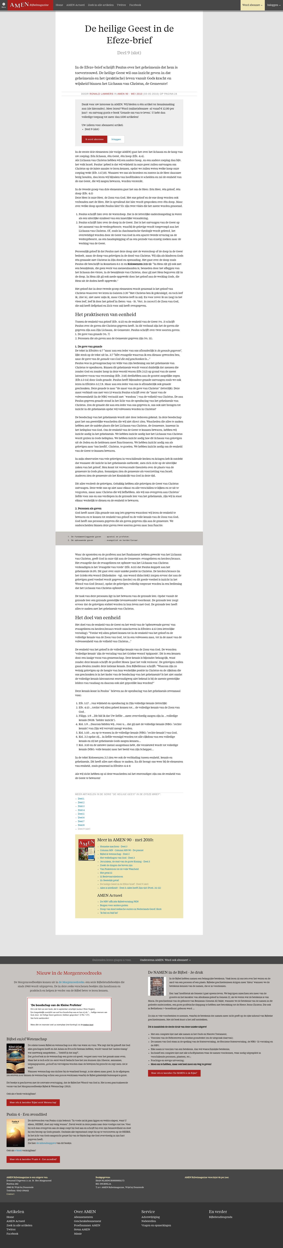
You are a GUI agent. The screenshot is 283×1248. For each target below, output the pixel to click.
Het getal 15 (106, 873)
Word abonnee (251, 5)
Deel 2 (81, 802)
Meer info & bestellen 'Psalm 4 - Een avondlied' (33, 1159)
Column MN (121, 850)
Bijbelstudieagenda (220, 1217)
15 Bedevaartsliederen (111, 877)
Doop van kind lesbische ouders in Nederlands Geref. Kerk (130, 909)
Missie (78, 1234)
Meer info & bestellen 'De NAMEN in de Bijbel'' (174, 1073)
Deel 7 (81, 821)
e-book (18, 1150)
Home (59, 5)
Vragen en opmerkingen (156, 1225)
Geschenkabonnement (87, 1221)
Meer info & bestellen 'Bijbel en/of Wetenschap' (33, 1102)
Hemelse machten (113, 847)
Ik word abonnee (94, 139)
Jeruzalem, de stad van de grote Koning (125, 862)
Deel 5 (81, 814)
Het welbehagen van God (117, 858)
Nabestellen (149, 1221)
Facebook (135, 5)
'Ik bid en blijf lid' (109, 913)
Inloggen (272, 5)
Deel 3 (81, 806)
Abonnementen (83, 1217)
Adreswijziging (151, 1217)
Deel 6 (81, 818)
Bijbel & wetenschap (114, 854)
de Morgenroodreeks (71, 982)
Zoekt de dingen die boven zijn (116, 865)
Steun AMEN (82, 1229)
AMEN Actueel (75, 5)
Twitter (121, 5)
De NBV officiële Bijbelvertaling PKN (119, 902)
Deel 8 (81, 825)
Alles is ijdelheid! (130, 888)
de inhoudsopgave (46, 1143)
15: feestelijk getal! (109, 880)
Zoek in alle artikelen (101, 5)
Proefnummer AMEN (87, 1225)
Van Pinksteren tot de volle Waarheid (119, 869)
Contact (10, 1194)
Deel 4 (81, 810)
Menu (4, 7)
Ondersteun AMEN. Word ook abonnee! (164, 960)
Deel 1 (81, 799)
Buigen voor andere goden (114, 905)
